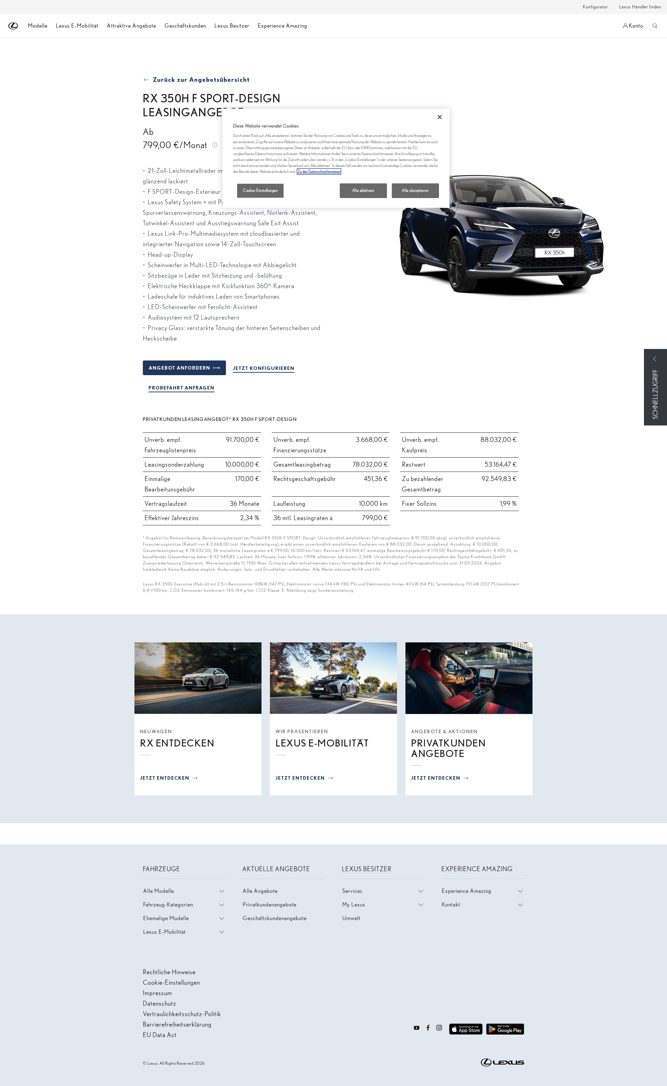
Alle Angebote (260, 891)
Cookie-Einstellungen (260, 190)
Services (352, 891)
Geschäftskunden (185, 25)
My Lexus (353, 904)
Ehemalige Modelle (166, 918)
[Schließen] (439, 117)
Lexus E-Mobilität (77, 25)
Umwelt (351, 918)
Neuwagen (156, 731)
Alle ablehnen (363, 190)
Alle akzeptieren (415, 190)
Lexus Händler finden (640, 6)
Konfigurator (595, 6)
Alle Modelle (158, 891)
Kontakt (451, 904)
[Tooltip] (215, 144)
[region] (335, 158)
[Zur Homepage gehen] (13, 26)
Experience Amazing (282, 25)
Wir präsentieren (302, 731)
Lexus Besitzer (231, 25)
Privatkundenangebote (269, 904)
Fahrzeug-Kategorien (168, 904)
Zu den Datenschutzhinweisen (319, 171)
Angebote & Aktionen (444, 731)
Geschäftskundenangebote (275, 918)
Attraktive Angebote (131, 25)
